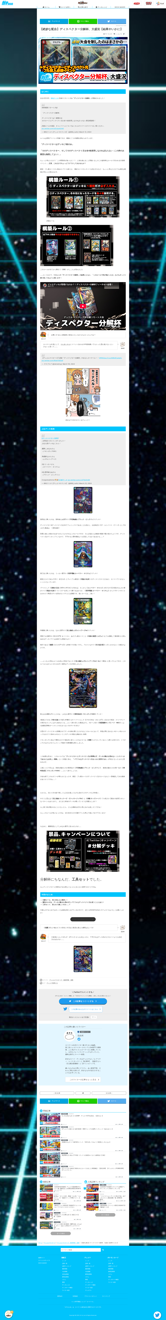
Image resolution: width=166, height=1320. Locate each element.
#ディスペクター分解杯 (50, 438)
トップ (64, 1260)
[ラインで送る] (83, 21)
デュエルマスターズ (50, 1243)
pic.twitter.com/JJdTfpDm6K (79, 480)
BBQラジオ (55, 98)
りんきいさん (65, 344)
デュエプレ (88, 1290)
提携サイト (41, 1257)
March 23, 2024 (85, 483)
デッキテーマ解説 (67, 1287)
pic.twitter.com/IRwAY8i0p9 (52, 360)
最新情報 (64, 1269)
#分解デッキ (62, 480)
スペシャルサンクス (44, 1260)
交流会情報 (65, 1274)
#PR (100, 358)
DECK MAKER (42, 1263)
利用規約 (75, 1296)
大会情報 (64, 1271)
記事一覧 (64, 1263)
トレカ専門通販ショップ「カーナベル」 (83, 1301)
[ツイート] (112, 21)
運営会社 (60, 1296)
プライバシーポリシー (90, 1296)
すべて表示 (61, 1233)
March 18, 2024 (69, 364)
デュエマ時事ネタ (52, 983)
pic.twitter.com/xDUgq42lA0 (53, 128)
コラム (64, 1279)
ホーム (40, 1243)
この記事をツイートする (83, 1001)
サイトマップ (106, 1296)
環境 (63, 1282)
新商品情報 (65, 1277)
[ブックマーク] (54, 21)
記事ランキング (66, 1266)
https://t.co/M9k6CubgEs (112, 358)
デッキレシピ (66, 1285)
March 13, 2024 (85, 132)
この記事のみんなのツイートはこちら (85, 1009)
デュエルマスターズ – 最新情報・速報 (61, 980)
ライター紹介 (66, 1290)
